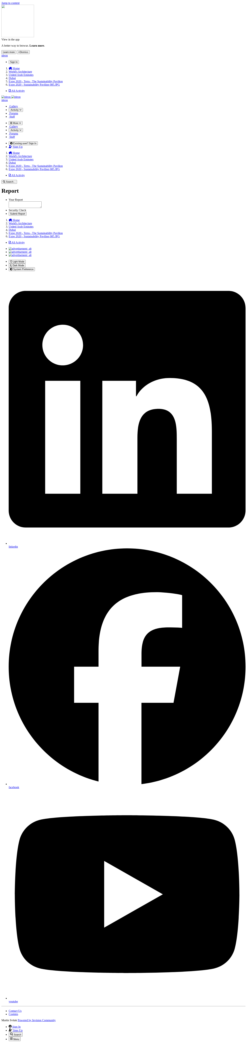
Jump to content (10, 3)
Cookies (13, 1014)
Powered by (37, 1020)
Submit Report (17, 213)
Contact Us (15, 1010)
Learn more (9, 52)
